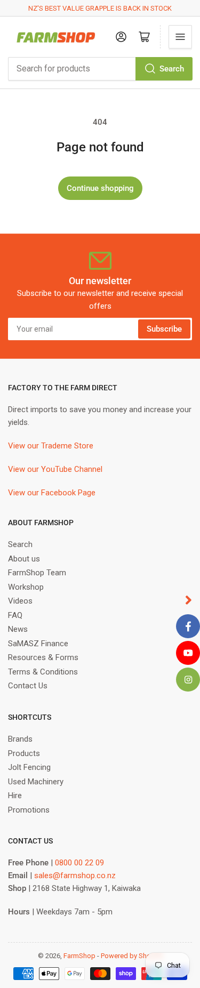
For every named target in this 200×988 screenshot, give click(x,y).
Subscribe (164, 329)
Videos (20, 601)
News (18, 629)
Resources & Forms (43, 657)
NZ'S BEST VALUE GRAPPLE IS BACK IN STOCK (100, 8)
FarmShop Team (37, 572)
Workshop (26, 587)
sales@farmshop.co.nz (75, 875)
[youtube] (188, 653)
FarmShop (79, 956)
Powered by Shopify (132, 956)
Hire (15, 795)
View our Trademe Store (50, 446)
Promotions (29, 810)
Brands (20, 739)
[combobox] (100, 69)
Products (24, 753)
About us (24, 559)
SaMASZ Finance (38, 643)
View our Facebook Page (51, 492)
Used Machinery (35, 781)
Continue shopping (100, 188)
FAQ (15, 615)
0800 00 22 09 (79, 862)
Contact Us (27, 685)
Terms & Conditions (43, 672)
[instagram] (188, 680)
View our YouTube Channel (55, 469)
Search (171, 69)
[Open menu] (180, 37)
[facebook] (188, 626)
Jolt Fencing (29, 767)
